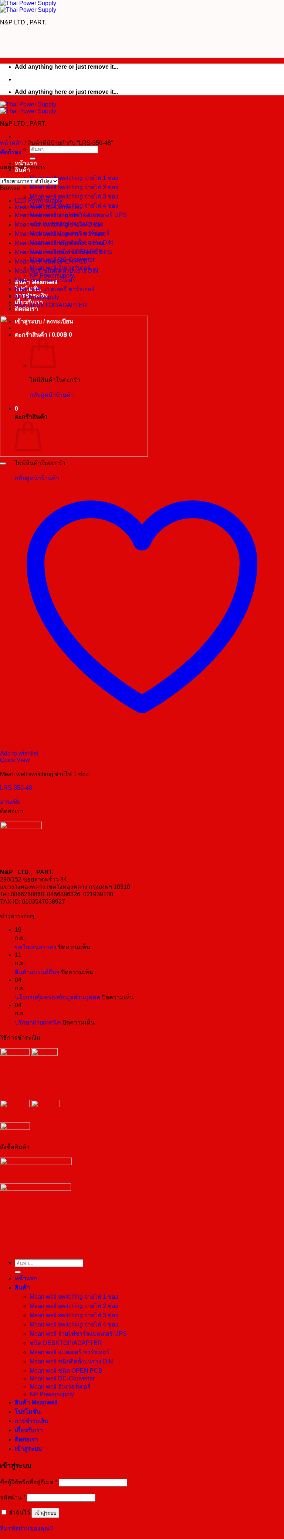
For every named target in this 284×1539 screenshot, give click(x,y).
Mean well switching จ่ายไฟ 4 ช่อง (59, 243)
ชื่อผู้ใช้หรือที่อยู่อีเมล (28, 1482)
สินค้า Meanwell (36, 1402)
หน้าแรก (26, 1278)
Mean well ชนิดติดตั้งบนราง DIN (56, 271)
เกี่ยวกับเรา (29, 1430)
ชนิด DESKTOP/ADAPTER (51, 305)
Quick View (15, 760)
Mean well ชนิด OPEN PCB (51, 261)
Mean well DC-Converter (47, 207)
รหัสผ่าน (13, 1497)
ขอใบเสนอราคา (36, 947)
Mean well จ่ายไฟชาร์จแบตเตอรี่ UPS (63, 252)
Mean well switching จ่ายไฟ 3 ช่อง (74, 196)
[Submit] (33, 158)
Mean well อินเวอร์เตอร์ (45, 280)
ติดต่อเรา (26, 1439)
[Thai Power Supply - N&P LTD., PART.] (28, 6)
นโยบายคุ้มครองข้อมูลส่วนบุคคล (57, 997)
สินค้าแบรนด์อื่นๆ (37, 972)
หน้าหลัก (11, 143)
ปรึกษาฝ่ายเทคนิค (38, 1022)
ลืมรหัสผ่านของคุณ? (26, 1528)
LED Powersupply (38, 200)
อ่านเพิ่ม (10, 802)
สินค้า (22, 1287)
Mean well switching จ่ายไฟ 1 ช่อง (74, 178)
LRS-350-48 (16, 788)
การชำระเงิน (31, 1421)
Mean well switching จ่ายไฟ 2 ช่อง (74, 187)
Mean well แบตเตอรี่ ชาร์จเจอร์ (55, 289)
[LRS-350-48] (74, 455)
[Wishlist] (3, 463)
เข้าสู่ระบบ (45, 1513)
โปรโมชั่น (28, 1412)
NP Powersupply (37, 297)
